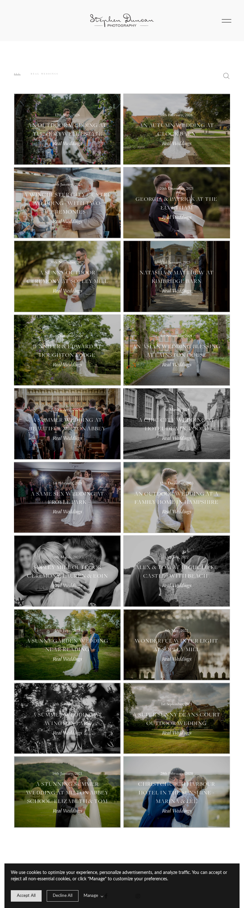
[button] (226, 20)
